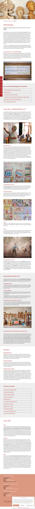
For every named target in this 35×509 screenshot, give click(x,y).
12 (24, 78)
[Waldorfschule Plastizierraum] (18, 327)
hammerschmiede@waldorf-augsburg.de (12, 488)
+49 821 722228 (8, 494)
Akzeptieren (16, 505)
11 (22, 78)
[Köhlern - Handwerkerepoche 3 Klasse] (18, 257)
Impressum (27, 507)
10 (21, 78)
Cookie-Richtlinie (20, 507)
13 (25, 78)
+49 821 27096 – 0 (8, 479)
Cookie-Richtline (8, 502)
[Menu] (32, 6)
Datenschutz (24, 507)
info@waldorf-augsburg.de (10, 480)
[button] (33, 497)
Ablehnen (22, 505)
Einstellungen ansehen (30, 505)
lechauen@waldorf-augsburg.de (11, 495)
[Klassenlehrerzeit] (18, 143)
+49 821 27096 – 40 (9, 487)
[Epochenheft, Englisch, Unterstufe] (18, 182)
